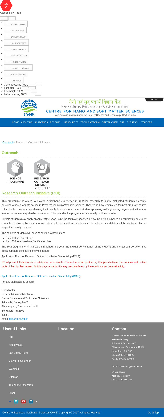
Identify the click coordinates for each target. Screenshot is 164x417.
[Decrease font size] (25, 87)
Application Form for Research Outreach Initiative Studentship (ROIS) (41, 276)
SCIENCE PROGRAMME (15, 180)
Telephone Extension (21, 385)
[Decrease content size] (32, 84)
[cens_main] (82, 108)
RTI (11, 336)
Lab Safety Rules (18, 353)
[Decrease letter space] (31, 93)
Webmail (14, 369)
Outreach (7, 142)
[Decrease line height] (27, 90)
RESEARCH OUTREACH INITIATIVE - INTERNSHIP (42, 183)
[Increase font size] (32, 87)
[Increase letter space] (38, 94)
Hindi (12, 393)
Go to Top (153, 412)
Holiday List (15, 344)
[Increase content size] (39, 84)
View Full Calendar (20, 361)
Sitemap (13, 377)
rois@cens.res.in (18, 318)
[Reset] (4, 18)
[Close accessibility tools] (12, 18)
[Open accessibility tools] (6, 5)
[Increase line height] (34, 91)
